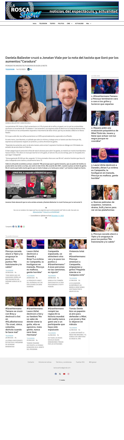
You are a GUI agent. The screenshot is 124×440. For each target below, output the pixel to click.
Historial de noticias (44, 362)
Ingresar (93, 362)
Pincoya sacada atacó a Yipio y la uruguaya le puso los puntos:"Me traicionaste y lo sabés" (104, 238)
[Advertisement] (62, 39)
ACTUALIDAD (79, 23)
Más (87, 23)
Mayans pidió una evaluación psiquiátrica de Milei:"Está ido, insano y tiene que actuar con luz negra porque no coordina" (104, 134)
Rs (31, 69)
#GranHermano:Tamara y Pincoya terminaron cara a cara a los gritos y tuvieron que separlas (104, 100)
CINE (68, 23)
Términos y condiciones (64, 362)
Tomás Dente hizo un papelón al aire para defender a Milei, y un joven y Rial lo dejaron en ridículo (78, 316)
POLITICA (61, 23)
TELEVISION (43, 23)
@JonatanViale (37, 212)
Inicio (34, 23)
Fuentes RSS (80, 362)
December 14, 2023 (58, 215)
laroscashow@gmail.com (62, 368)
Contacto (31, 362)
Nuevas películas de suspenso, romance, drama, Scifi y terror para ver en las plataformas (103, 206)
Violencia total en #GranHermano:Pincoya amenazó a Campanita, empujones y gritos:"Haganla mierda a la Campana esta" (77, 263)
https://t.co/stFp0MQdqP (51, 212)
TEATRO (52, 23)
